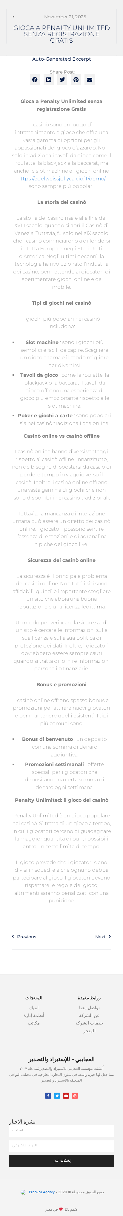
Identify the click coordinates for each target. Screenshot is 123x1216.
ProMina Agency (41, 1192)
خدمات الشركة (89, 1023)
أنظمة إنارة (34, 1016)
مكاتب (34, 1023)
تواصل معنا (89, 1008)
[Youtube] (66, 1096)
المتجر (89, 1031)
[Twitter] (57, 1096)
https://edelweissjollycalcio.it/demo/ (61, 179)
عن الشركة (89, 1016)
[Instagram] (75, 1096)
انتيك (34, 1008)
